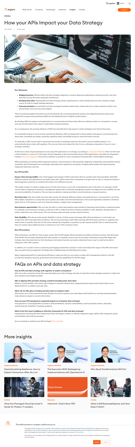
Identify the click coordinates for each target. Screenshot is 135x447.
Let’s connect (57, 321)
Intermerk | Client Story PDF (61, 403)
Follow (122, 3)
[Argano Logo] (9, 9)
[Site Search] (129, 3)
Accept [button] (97, 442)
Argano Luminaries (11, 365)
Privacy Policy (80, 432)
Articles (7, 16)
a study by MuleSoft (96, 152)
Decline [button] (106, 442)
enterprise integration (29, 157)
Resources (51, 400)
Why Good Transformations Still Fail (108, 369)
